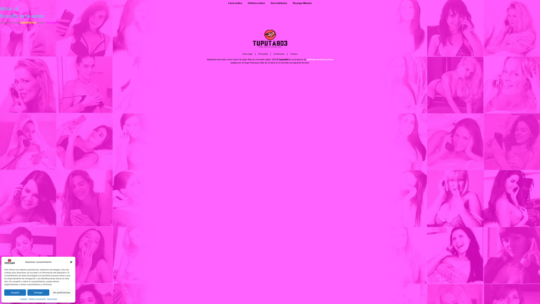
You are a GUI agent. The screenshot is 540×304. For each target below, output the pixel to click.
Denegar (38, 292)
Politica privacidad (37, 299)
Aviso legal (52, 299)
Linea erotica (235, 3)
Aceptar (15, 292)
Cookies (23, 299)
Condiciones (279, 54)
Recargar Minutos (302, 3)
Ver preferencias (61, 292)
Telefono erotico (256, 3)
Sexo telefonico (279, 3)
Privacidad (263, 54)
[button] (71, 262)
